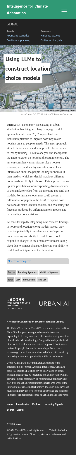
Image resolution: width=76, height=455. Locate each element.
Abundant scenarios (18, 35)
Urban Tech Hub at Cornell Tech (27, 328)
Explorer (37, 404)
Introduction (22, 404)
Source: (19, 261)
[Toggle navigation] (64, 9)
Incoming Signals (54, 404)
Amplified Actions (50, 35)
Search (10, 409)
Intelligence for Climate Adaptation (27, 9)
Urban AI (12, 362)
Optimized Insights (51, 40)
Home (10, 404)
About (20, 409)
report (40, 434)
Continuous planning (18, 40)
